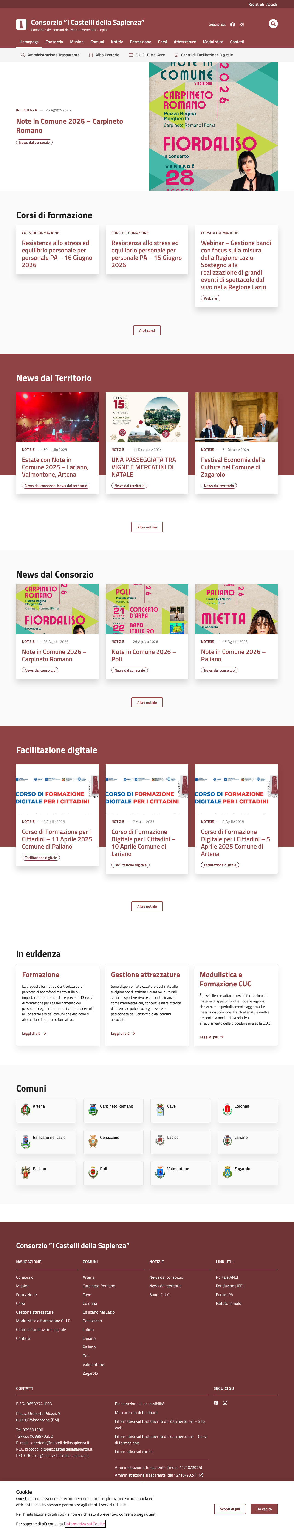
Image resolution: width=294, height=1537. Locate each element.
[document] (147, 768)
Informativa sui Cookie (85, 1524)
